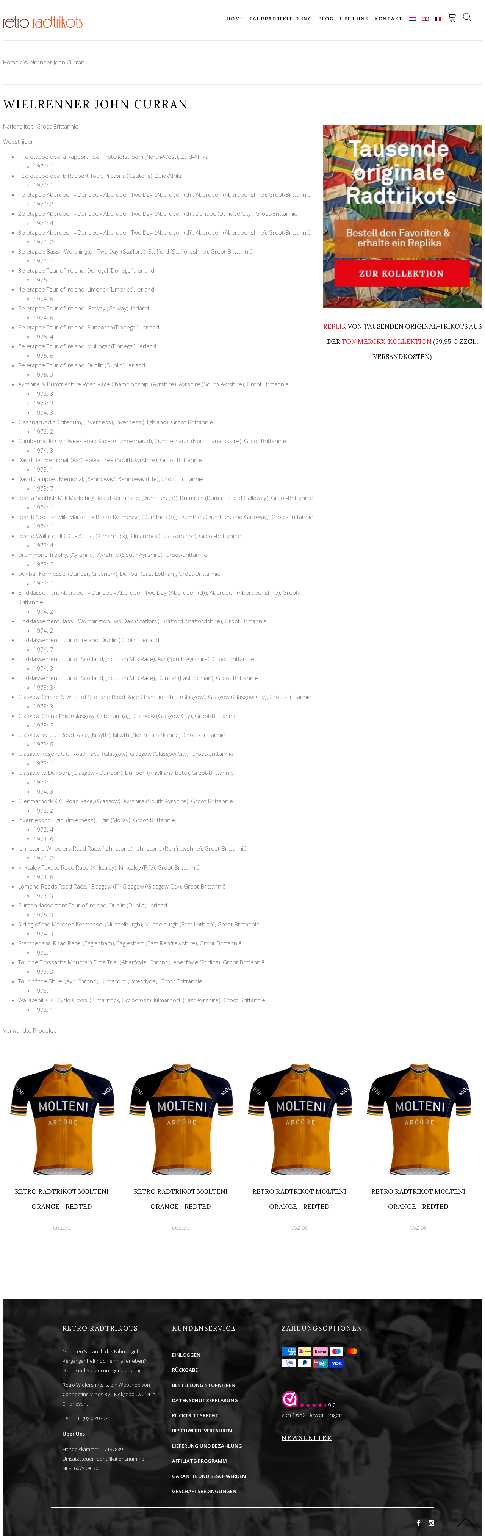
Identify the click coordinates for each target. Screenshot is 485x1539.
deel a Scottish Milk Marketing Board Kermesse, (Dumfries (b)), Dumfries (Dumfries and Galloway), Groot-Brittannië (165, 498)
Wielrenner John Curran (53, 62)
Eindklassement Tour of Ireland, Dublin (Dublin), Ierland (88, 640)
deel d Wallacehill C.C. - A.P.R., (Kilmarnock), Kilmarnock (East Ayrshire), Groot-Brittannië (129, 535)
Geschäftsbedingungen (204, 1491)
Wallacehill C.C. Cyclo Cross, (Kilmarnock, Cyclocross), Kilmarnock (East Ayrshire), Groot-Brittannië (141, 1000)
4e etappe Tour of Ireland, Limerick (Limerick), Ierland (86, 289)
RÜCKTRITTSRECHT (195, 1415)
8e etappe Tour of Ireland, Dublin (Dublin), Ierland (81, 365)
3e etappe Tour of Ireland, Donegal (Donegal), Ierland (86, 270)
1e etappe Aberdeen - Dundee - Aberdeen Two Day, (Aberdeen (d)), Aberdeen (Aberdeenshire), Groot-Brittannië (164, 194)
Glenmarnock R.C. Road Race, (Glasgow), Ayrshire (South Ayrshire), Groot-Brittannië (125, 801)
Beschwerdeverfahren (202, 1430)
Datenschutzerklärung (205, 1400)
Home (235, 18)
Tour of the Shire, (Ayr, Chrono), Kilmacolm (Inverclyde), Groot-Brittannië (110, 981)
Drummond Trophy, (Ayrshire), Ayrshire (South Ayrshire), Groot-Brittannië (112, 554)
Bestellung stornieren (203, 1385)
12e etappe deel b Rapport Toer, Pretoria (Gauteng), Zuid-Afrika (100, 175)
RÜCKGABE (185, 1370)
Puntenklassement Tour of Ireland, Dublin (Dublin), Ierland (92, 905)
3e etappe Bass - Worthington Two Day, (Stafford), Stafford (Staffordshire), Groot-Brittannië (135, 251)
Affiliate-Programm (199, 1461)
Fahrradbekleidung (281, 18)
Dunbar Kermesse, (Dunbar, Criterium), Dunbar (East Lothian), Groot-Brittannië (119, 573)
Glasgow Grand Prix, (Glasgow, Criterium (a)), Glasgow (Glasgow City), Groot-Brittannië (127, 715)
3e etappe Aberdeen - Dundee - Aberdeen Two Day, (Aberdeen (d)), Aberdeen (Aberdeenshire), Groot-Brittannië (164, 232)
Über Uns (74, 1433)
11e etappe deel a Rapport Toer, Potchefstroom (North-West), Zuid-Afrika (113, 156)
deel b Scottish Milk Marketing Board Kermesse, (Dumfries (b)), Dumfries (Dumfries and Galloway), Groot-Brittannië (165, 516)
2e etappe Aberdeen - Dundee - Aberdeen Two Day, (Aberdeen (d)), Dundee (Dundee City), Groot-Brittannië (157, 213)
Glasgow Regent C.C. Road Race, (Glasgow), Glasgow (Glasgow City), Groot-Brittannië (125, 753)
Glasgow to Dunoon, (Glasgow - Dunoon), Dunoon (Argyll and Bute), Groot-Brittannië (126, 772)
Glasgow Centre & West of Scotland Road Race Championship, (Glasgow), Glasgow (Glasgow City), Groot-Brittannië (164, 697)
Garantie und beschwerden (209, 1476)
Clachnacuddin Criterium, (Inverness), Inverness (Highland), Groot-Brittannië (115, 422)
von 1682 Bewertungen (312, 1414)
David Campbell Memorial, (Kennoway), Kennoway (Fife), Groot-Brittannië (110, 479)
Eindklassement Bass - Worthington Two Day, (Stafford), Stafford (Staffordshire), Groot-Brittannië (142, 621)
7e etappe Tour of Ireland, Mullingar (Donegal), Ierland (87, 346)
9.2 (332, 1405)
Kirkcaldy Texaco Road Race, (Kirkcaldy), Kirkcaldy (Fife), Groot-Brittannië (109, 867)
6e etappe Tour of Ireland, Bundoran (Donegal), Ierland (88, 327)
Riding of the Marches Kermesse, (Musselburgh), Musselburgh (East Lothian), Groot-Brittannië (139, 924)
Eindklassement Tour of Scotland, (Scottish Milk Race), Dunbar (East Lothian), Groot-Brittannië (138, 678)
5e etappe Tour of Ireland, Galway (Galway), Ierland (83, 308)
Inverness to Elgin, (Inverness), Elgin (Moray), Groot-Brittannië (96, 820)
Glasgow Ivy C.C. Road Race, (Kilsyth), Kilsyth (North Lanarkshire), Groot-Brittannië (121, 734)
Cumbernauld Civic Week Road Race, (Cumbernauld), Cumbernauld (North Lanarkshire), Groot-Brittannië (152, 441)
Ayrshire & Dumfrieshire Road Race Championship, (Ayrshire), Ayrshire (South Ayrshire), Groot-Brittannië (153, 384)
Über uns (354, 18)
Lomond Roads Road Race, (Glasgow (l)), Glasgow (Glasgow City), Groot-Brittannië (122, 886)
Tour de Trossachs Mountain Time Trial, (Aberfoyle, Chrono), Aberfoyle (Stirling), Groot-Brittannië (141, 962)
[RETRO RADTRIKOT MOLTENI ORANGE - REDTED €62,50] (62, 1059)
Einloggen (186, 1354)
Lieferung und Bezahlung (207, 1445)
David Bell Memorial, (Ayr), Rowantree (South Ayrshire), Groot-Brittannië (110, 460)
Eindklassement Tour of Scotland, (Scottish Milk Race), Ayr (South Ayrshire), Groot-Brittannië (136, 659)
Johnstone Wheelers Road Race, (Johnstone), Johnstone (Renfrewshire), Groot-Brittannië (132, 848)
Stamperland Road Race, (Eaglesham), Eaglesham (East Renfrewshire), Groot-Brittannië (130, 943)
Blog (326, 18)
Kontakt (389, 18)
